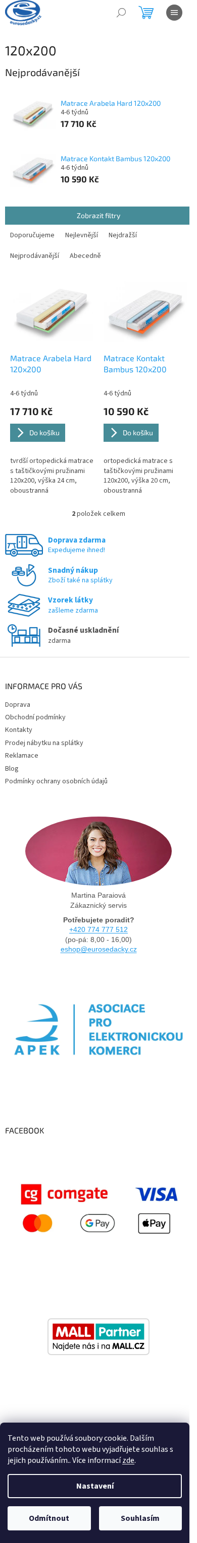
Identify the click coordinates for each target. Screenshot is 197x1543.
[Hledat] (121, 13)
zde (128, 1460)
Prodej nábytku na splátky (44, 743)
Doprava (17, 705)
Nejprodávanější (34, 256)
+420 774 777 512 (98, 929)
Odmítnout (49, 1518)
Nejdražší (123, 235)
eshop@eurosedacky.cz (99, 949)
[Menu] (174, 13)
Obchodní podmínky (35, 717)
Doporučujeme (32, 235)
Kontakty (18, 730)
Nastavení (95, 1486)
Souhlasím (140, 1518)
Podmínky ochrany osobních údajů (56, 781)
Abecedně (85, 256)
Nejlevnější (81, 235)
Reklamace (21, 756)
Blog (12, 769)
